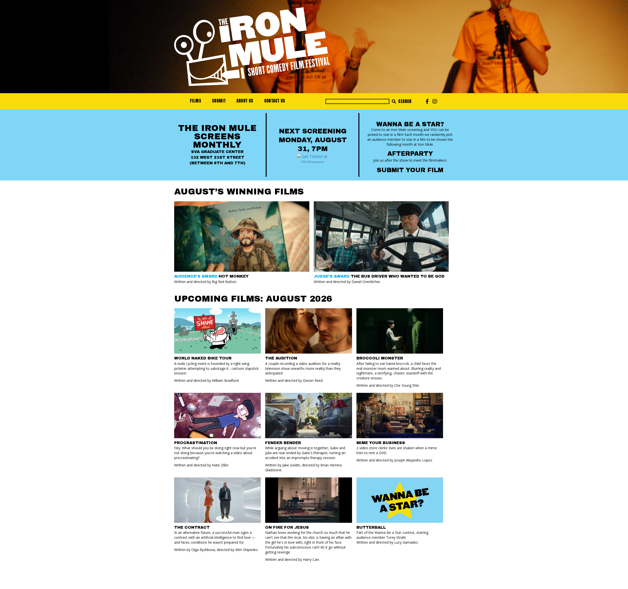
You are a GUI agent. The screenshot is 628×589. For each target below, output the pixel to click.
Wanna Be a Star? (410, 124)
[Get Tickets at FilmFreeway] (313, 157)
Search (404, 101)
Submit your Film (410, 170)
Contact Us (274, 101)
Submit (219, 101)
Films (195, 101)
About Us (244, 101)
